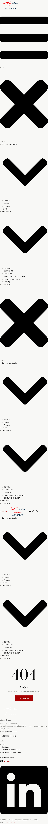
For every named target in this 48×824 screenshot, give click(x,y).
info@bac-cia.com (9, 732)
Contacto (5, 747)
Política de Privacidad (11, 750)
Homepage (24, 698)
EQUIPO (7, 268)
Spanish (7, 201)
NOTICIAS (6, 282)
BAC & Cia (11, 823)
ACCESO (3, 511)
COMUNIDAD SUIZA (12, 279)
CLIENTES (8, 274)
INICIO (4, 209)
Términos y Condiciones (11, 752)
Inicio (4, 744)
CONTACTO (6, 285)
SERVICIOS (8, 271)
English (7, 203)
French (7, 206)
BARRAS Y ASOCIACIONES (14, 276)
